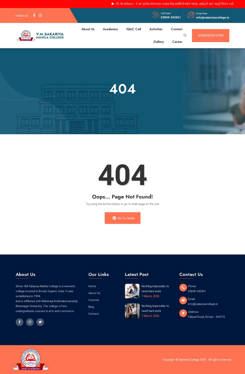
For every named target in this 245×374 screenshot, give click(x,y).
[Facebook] (34, 15)
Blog (91, 307)
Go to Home (126, 218)
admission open (210, 35)
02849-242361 (171, 17)
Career (177, 42)
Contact (176, 29)
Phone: (192, 286)
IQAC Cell (134, 29)
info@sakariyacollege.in (212, 17)
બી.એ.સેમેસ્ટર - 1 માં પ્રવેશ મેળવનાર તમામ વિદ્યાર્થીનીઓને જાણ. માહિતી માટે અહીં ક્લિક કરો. (169, 4)
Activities (156, 29)
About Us (88, 29)
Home (92, 286)
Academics (110, 29)
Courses (93, 300)
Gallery (158, 42)
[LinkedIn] (40, 15)
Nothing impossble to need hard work (155, 289)
